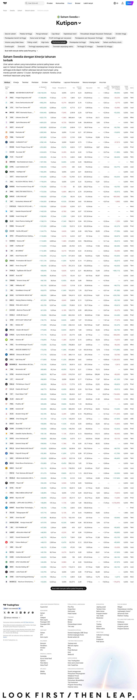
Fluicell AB (19, 157)
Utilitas (132, 419)
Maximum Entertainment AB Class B (26, 582)
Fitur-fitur (71, 607)
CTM (11, 542)
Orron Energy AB (21, 419)
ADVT (11, 127)
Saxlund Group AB (22, 443)
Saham (42, 613)
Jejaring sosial (101, 607)
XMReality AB (20, 285)
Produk (50, 3)
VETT (11, 176)
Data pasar (71, 611)
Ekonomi (43, 643)
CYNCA (12, 334)
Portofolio (43, 656)
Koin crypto (44, 620)
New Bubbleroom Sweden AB (25, 162)
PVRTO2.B (13, 206)
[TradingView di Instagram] (16, 612)
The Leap (71, 626)
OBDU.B (12, 354)
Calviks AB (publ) (21, 231)
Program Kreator (101, 613)
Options (42, 660)
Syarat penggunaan (74, 671)
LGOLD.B (12, 502)
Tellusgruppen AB (22, 512)
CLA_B (12, 389)
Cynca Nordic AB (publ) (24, 335)
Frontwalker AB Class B (23, 260)
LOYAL (12, 167)
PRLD (11, 97)
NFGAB (12, 147)
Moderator (99, 618)
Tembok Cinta (101, 609)
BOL (11, 325)
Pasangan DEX (45, 624)
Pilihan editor (100, 628)
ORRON (12, 418)
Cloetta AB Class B (22, 389)
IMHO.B (12, 112)
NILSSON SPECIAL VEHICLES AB (25, 181)
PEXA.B (12, 305)
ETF (41, 615)
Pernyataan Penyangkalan (76, 673)
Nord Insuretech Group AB (25, 186)
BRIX (11, 547)
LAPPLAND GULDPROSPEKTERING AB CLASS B (25, 503)
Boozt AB (19, 423)
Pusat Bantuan (72, 650)
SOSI (11, 117)
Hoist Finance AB (21, 256)
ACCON (12, 152)
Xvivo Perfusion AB (22, 438)
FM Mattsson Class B (23, 384)
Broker (77, 3)
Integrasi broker (123, 624)
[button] (54, 3)
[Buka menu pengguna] (123, 3)
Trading (98, 624)
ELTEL (11, 488)
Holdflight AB (20, 172)
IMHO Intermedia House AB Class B (25, 112)
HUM (11, 339)
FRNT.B (12, 473)
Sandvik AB (19, 409)
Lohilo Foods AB (21, 572)
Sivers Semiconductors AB (24, 102)
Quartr (5, 637)
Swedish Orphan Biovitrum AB (25, 433)
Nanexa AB (20, 241)
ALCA (11, 414)
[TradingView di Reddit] (32, 612)
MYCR (11, 497)
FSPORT (12, 483)
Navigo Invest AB (26, 522)
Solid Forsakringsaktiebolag (25, 577)
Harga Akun (72, 609)
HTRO (11, 374)
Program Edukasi (123, 628)
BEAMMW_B (13, 364)
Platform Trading (123, 616)
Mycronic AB (20, 498)
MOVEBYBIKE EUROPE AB (24, 93)
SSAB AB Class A (21, 315)
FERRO (12, 226)
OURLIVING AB (21, 196)
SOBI (11, 433)
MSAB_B (12, 478)
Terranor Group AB (23, 280)
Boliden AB (19, 325)
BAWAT (12, 507)
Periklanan (121, 622)
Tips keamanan (73, 682)
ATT (11, 379)
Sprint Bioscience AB (23, 122)
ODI (12, 527)
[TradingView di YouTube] (12, 612)
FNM (11, 369)
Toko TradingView (74, 660)
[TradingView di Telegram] (24, 612)
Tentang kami (72, 643)
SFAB (11, 577)
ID (117, 3)
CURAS (12, 142)
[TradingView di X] (4, 612)
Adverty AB (19, 127)
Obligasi (43, 617)
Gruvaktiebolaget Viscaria (24, 344)
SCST (11, 537)
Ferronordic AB (20, 369)
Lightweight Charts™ (124, 611)
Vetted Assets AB (21, 177)
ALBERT (12, 532)
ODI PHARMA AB (21, 527)
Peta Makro (44, 663)
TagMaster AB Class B (24, 270)
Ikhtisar (70, 620)
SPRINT (12, 122)
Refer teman (100, 611)
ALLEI (11, 399)
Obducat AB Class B (22, 354)
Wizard (98, 637)
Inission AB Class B (22, 330)
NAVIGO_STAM (14, 522)
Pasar (70, 3)
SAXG (11, 443)
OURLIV (12, 196)
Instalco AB (19, 552)
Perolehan (43, 645)
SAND (11, 409)
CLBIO (11, 557)
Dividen (42, 648)
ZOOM (12, 428)
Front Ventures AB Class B (24, 473)
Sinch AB (18, 468)
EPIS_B (12, 448)
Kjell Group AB (20, 359)
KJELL (11, 359)
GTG (11, 107)
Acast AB (19, 275)
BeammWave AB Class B (26, 364)
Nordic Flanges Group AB (24, 147)
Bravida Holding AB (22, 567)
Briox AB (18, 547)
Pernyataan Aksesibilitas (76, 680)
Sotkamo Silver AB (22, 117)
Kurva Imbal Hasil (46, 658)
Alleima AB (19, 399)
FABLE (12, 493)
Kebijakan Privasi (73, 676)
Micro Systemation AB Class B (25, 478)
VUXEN (12, 216)
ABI (12, 251)
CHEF (11, 246)
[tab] (10, 33)
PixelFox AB (19, 404)
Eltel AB (18, 488)
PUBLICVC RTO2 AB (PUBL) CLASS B (26, 206)
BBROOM (12, 162)
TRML (11, 137)
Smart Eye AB (20, 517)
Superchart (44, 607)
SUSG (11, 295)
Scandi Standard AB (22, 537)
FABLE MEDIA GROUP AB (24, 493)
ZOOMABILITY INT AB (23, 428)
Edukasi (98, 626)
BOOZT (12, 423)
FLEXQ (12, 132)
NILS (11, 181)
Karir (69, 652)
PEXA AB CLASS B (22, 305)
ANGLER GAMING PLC (23, 349)
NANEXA (12, 241)
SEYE (11, 517)
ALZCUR (12, 310)
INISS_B (12, 330)
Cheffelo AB (19, 246)
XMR (11, 285)
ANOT (11, 265)
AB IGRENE (19, 251)
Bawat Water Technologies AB (25, 507)
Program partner (123, 626)
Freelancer (99, 639)
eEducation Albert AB (23, 532)
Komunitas (60, 3)
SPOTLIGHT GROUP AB (23, 320)
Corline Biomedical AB (23, 557)
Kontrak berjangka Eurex (76, 635)
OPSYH (12, 562)
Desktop (43, 673)
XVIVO (12, 438)
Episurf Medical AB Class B (24, 448)
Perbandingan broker (75, 624)
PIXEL (11, 404)
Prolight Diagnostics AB (23, 97)
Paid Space (100, 641)
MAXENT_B (13, 581)
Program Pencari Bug (75, 684)
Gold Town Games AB (23, 107)
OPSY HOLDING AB (22, 562)
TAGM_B (12, 270)
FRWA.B (12, 260)
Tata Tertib (100, 616)
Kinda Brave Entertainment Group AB (25, 463)
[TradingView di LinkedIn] (20, 612)
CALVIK (12, 231)
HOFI (11, 255)
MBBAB (12, 92)
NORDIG (12, 186)
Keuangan (133, 206)
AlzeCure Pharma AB (23, 310)
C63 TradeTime (73, 665)
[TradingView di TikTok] (28, 612)
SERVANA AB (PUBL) (22, 458)
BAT (11, 201)
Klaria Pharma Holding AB (24, 221)
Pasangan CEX (45, 622)
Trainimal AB (20, 137)
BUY (11, 211)
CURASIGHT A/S (21, 142)
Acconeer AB (20, 152)
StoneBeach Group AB (23, 290)
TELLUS (12, 512)
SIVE (11, 102)
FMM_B (12, 384)
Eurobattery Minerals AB (23, 201)
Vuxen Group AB (21, 216)
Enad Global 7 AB (21, 394)
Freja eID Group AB (22, 453)
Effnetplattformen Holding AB (25, 236)
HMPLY (12, 300)
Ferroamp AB (20, 226)
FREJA (12, 453)
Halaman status (73, 687)
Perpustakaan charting (125, 609)
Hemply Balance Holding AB (25, 300)
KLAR (11, 221)
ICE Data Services (28, 622)
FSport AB (19, 483)
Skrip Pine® (44, 665)
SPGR (11, 320)
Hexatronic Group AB (22, 374)
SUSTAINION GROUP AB (24, 295)
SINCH (12, 468)
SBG (11, 290)
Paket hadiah (72, 613)
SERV (11, 458)
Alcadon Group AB (22, 414)
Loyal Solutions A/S (22, 167)
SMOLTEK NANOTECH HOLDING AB (25, 191)
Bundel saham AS (73, 637)
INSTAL (12, 552)
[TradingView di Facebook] (8, 612)
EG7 (11, 394)
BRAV (11, 567)
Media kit (71, 654)
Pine (41, 626)
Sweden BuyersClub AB (23, 211)
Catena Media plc (21, 542)
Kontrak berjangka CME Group (78, 632)
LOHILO (12, 572)
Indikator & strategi (102, 635)
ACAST (12, 275)
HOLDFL (12, 171)
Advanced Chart (123, 613)
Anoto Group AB (21, 265)
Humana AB (19, 340)
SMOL (11, 191)
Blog (69, 648)
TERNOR (12, 280)
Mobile (42, 671)
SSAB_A (12, 315)
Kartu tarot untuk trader (75, 663)
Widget (120, 607)
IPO (41, 650)
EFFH (11, 236)
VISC (11, 344)
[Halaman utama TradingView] (5, 3)
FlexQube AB (20, 132)
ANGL (11, 349)
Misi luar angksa (73, 645)
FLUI (11, 157)
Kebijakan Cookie (73, 678)
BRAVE (12, 463)
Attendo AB (19, 379)
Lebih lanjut (88, 3)
